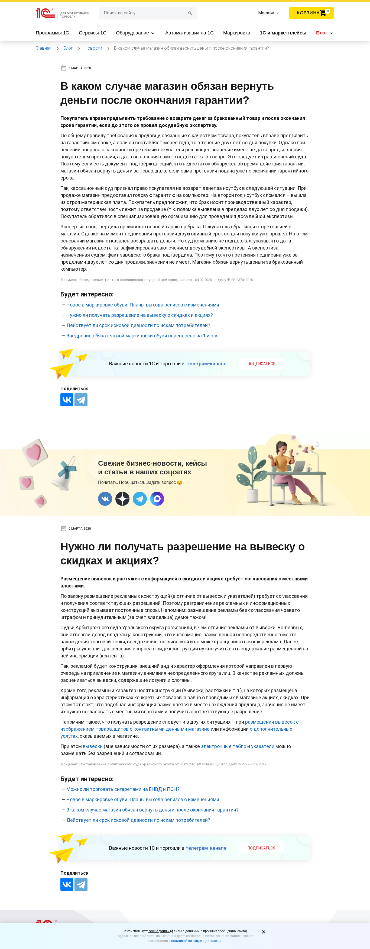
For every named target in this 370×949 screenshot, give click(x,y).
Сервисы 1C (92, 33)
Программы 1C (52, 33)
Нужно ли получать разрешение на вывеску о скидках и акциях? (139, 315)
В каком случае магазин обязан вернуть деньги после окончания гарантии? (152, 810)
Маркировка (236, 33)
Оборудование (133, 33)
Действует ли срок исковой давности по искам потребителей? (138, 325)
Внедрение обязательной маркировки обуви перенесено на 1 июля (142, 335)
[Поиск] (190, 12)
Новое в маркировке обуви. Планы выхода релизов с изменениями (142, 305)
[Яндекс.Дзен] (122, 499)
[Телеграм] (140, 499)
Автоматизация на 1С (189, 33)
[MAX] (157, 499)
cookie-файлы (159, 931)
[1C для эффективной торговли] (67, 13)
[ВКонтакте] (66, 399)
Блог (322, 33)
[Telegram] (80, 399)
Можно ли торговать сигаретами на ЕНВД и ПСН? (123, 789)
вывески (93, 746)
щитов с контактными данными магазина (162, 729)
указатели (262, 746)
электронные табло (223, 746)
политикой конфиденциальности (196, 941)
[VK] (105, 499)
